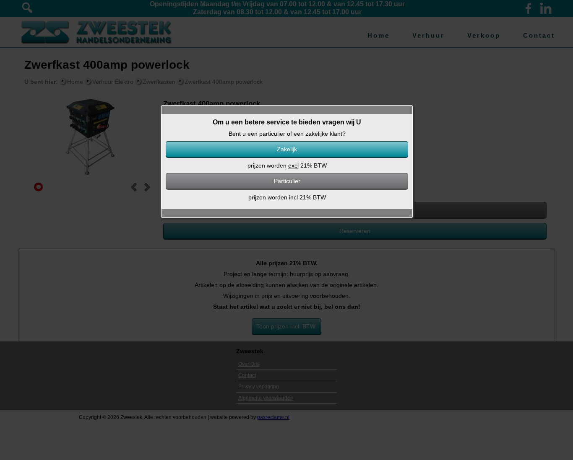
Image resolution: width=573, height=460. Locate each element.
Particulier (287, 181)
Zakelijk (287, 149)
